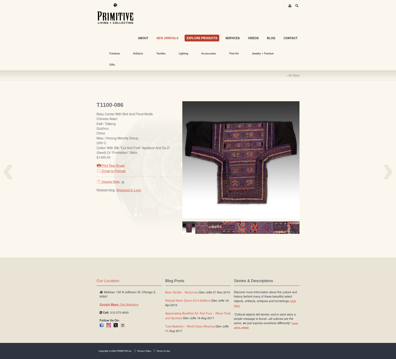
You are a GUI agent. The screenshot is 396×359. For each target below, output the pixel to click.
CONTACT (291, 38)
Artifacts (138, 53)
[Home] (118, 13)
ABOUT (143, 38)
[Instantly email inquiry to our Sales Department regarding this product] (122, 182)
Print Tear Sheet (113, 165)
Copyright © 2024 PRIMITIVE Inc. (115, 350)
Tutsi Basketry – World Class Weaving (190, 326)
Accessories (208, 53)
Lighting (183, 53)
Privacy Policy (144, 350)
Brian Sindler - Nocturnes (181, 292)
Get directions (119, 304)
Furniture (114, 53)
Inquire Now (110, 181)
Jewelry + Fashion (263, 53)
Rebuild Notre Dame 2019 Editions (187, 300)
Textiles (161, 53)
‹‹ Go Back (293, 75)
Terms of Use (163, 350)
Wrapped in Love (128, 190)
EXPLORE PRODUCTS (202, 38)
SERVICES (232, 38)
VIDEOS (253, 38)
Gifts (112, 64)
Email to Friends (113, 170)
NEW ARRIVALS (167, 38)
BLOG (271, 38)
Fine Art (234, 53)
